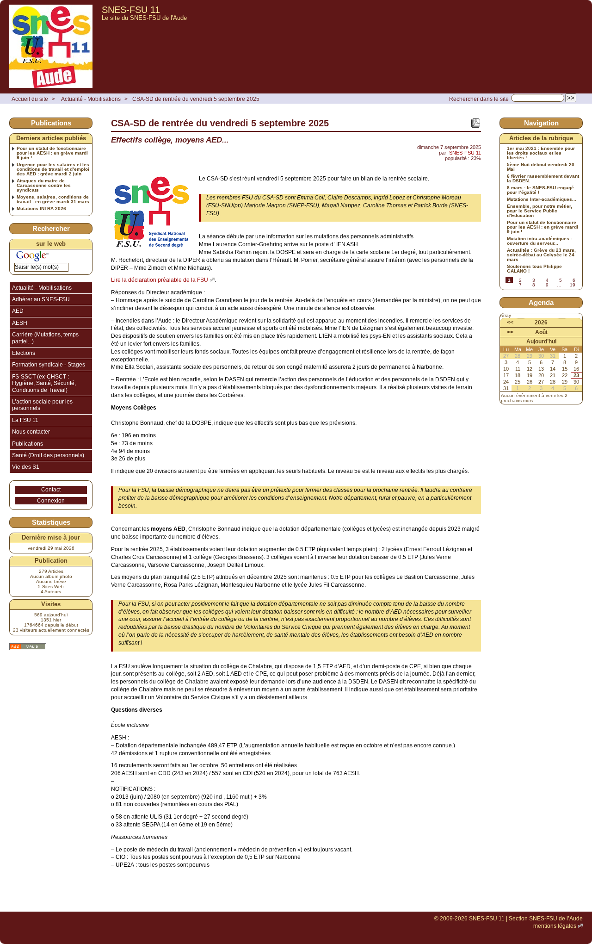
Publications (27, 444)
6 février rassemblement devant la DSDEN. (543, 178)
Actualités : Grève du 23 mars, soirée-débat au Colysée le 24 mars (541, 255)
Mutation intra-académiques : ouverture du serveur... (539, 241)
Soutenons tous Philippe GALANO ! (534, 268)
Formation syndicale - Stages (48, 364)
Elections (23, 353)
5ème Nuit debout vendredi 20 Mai (540, 167)
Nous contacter (31, 432)
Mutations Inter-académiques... (541, 199)
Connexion (51, 500)
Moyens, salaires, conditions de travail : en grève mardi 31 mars (53, 199)
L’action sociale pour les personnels (42, 404)
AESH (19, 323)
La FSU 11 (25, 420)
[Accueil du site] (50, 47)
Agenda (541, 302)
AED (18, 311)
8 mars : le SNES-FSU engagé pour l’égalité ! (540, 190)
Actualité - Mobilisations (91, 99)
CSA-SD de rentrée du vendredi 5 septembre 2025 (195, 99)
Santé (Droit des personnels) (48, 455)
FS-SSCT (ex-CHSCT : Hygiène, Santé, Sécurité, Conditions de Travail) (44, 383)
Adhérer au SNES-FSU (41, 299)
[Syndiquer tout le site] (27, 646)
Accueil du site (30, 99)
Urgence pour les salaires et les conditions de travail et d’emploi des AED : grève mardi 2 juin (53, 169)
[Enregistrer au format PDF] (475, 123)
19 (572, 284)
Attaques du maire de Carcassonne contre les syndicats (44, 186)
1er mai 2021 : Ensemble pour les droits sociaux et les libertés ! (541, 153)
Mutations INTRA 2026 (41, 208)
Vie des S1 (25, 467)
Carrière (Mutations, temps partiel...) (45, 337)
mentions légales (554, 926)
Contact (51, 489)
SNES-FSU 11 (131, 10)
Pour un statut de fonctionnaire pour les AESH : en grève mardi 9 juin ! (52, 153)
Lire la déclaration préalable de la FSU (159, 280)
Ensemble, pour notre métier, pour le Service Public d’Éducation (539, 211)
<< (510, 322)
